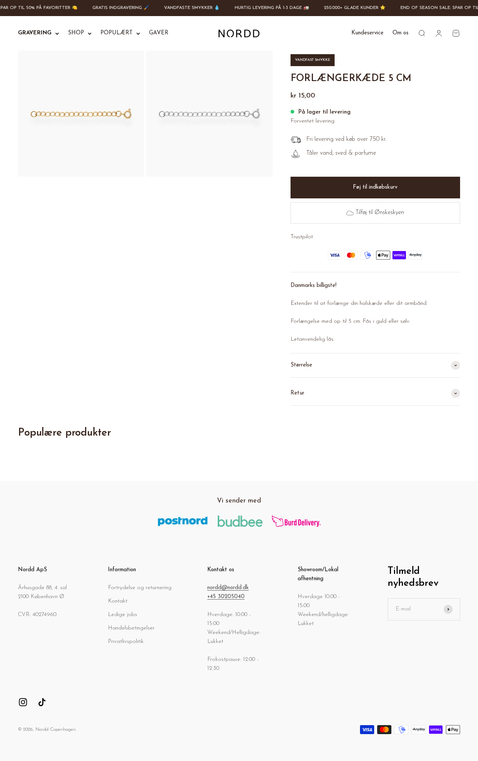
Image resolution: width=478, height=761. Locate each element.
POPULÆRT (116, 33)
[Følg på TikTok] (42, 702)
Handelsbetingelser (131, 628)
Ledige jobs (122, 615)
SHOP (76, 33)
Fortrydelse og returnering (139, 588)
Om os (400, 33)
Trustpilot (302, 237)
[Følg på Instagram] (23, 702)
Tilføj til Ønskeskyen (380, 213)
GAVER (158, 33)
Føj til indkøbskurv (375, 187)
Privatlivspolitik (126, 641)
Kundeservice (367, 33)
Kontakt (117, 601)
